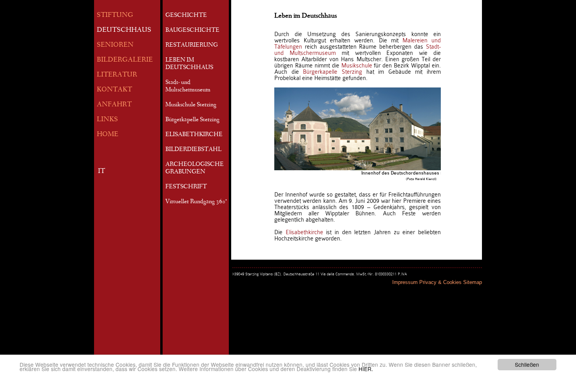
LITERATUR (117, 75)
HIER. (366, 369)
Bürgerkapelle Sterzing (192, 120)
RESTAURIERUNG (191, 45)
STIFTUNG (115, 15)
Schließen (527, 364)
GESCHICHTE (186, 16)
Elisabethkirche (304, 232)
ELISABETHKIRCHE (194, 135)
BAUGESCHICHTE (192, 30)
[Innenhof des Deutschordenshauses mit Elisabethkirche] (421, 128)
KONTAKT (114, 90)
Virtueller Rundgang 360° (196, 202)
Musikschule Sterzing (190, 105)
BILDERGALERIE (125, 60)
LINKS (107, 120)
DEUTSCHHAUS (124, 30)
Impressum (405, 282)
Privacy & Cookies (440, 282)
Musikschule (356, 65)
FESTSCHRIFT (186, 187)
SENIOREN (115, 45)
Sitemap (472, 282)
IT (101, 171)
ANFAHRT (114, 105)
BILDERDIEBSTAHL (193, 150)
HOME (107, 134)
